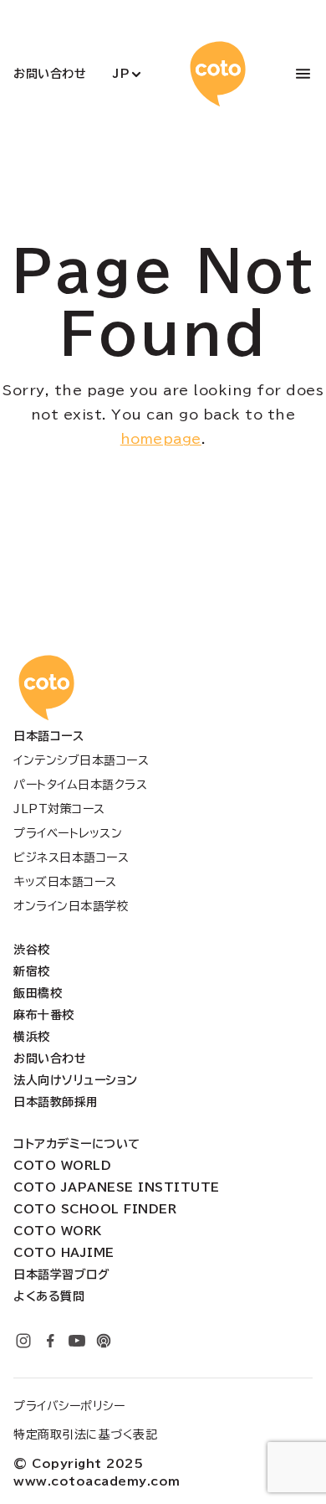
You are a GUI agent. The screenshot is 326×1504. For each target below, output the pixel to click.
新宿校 (31, 971)
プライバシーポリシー (69, 1406)
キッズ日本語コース (65, 882)
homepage (160, 439)
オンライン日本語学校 (71, 906)
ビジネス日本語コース (71, 857)
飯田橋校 (37, 993)
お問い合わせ (49, 74)
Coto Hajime (64, 1253)
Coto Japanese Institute (116, 1187)
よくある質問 (48, 1296)
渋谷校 (31, 949)
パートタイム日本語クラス (80, 785)
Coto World (62, 1166)
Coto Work (57, 1231)
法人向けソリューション (75, 1080)
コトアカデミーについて (76, 1144)
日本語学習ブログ (61, 1274)
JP (121, 74)
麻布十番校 (43, 1015)
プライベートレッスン (67, 833)
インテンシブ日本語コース (81, 760)
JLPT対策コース (59, 809)
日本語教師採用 (56, 1102)
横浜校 (31, 1037)
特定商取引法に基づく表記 (85, 1434)
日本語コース (48, 736)
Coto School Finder (94, 1209)
